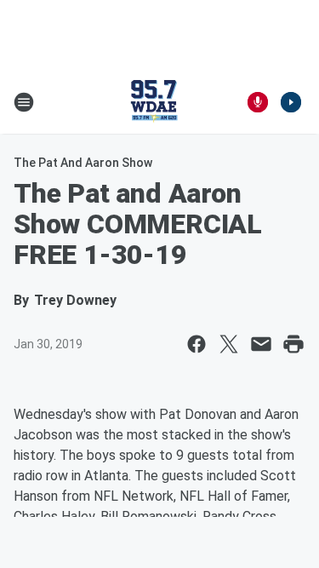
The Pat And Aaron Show (83, 162)
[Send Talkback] (258, 102)
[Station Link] (153, 102)
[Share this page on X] (229, 344)
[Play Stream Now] (291, 102)
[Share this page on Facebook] (196, 344)
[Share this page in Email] (261, 344)
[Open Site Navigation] (24, 102)
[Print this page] (293, 344)
